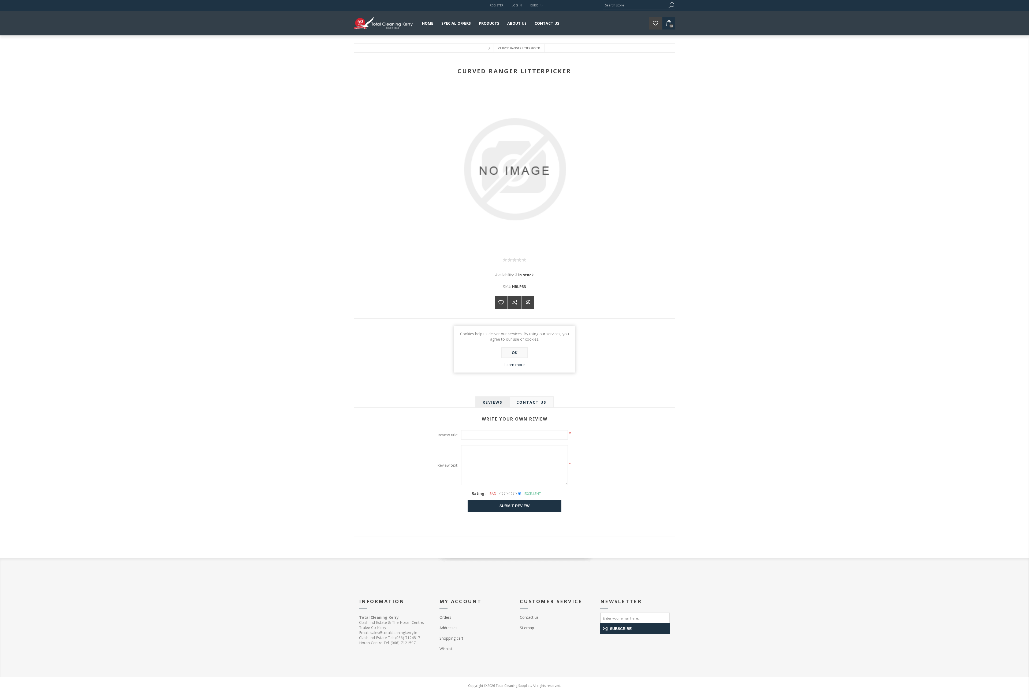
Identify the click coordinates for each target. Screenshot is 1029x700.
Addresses (448, 627)
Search (671, 5)
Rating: (479, 493)
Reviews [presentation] (492, 402)
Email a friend (527, 302)
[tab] (492, 402)
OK (514, 353)
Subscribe (621, 629)
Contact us (529, 617)
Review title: (448, 434)
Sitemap (527, 627)
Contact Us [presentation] (531, 402)
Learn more (514, 364)
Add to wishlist (501, 302)
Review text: (447, 465)
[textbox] (635, 5)
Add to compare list (514, 302)
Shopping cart (451, 638)
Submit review (514, 506)
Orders (445, 617)
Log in (517, 5)
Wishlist (446, 648)
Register (497, 5)
